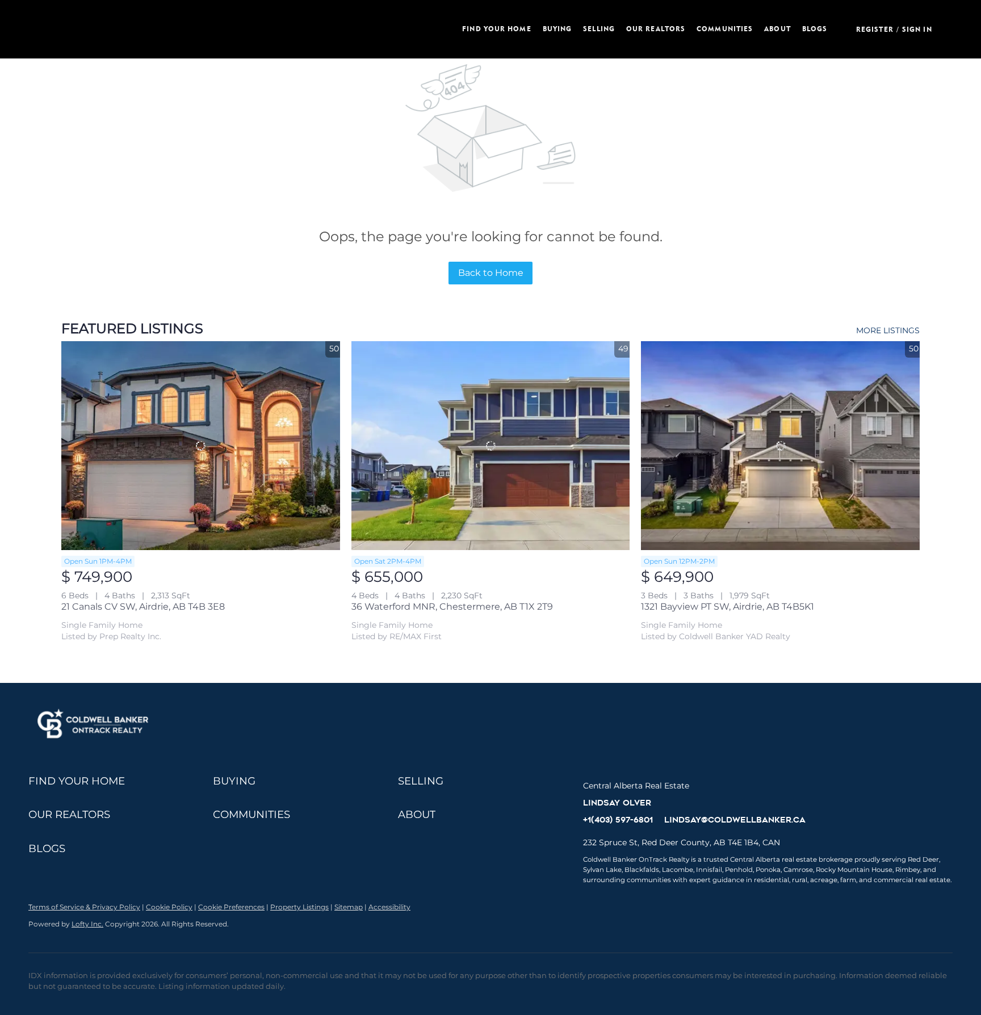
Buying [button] (557, 28)
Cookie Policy (169, 907)
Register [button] (875, 29)
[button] (238, 29)
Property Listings (299, 907)
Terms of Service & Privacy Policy (84, 907)
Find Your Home (496, 28)
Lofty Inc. (87, 924)
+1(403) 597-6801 (618, 819)
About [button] (777, 28)
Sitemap (348, 907)
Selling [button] (599, 28)
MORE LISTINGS (888, 330)
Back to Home (490, 272)
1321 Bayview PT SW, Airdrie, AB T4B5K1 (727, 606)
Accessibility (389, 907)
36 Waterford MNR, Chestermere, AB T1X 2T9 (452, 606)
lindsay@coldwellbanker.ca (735, 819)
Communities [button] (725, 28)
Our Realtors (655, 28)
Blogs (815, 28)
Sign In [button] (917, 29)
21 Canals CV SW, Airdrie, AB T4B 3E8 (143, 606)
